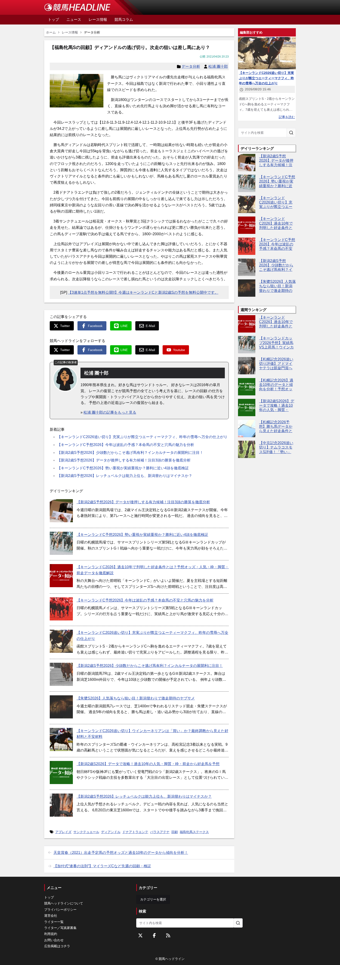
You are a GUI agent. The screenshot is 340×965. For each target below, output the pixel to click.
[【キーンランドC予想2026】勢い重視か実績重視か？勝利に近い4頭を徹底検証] (61, 543)
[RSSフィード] (168, 935)
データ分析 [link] (92, 32)
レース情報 (70, 32)
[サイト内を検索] (291, 132)
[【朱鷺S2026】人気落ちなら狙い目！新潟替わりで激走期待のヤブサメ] (61, 706)
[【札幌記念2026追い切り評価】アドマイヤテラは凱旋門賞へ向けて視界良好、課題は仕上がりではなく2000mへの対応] (246, 365)
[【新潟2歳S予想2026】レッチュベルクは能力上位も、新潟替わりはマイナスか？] (61, 805)
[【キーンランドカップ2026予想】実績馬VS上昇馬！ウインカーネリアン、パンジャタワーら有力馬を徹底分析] (246, 344)
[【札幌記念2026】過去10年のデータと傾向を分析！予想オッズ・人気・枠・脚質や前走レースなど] (246, 386)
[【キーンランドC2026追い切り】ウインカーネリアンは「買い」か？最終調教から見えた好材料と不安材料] (61, 739)
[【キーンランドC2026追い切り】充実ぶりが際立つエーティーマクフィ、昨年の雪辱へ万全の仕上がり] (61, 641)
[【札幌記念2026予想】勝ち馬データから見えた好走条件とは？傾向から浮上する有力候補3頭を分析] (246, 428)
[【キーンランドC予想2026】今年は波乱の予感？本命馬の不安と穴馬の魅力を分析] (61, 608)
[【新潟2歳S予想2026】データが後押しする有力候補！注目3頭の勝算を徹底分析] (61, 510)
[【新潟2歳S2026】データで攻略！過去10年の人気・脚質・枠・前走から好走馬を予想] (61, 772)
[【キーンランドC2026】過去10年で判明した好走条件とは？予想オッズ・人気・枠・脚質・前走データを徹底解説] (61, 575)
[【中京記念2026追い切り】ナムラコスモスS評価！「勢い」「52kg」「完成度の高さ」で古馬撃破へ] (246, 449)
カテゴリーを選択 (153, 899)
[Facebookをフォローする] (154, 935)
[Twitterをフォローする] (140, 935)
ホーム (51, 32)
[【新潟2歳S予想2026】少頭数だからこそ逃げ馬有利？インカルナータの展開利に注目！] (61, 674)
